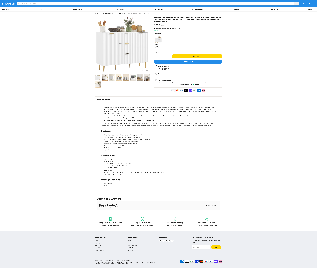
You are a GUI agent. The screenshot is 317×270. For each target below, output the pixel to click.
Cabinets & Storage (110, 13)
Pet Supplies (158, 9)
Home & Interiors (77, 9)
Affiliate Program (99, 250)
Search (129, 240)
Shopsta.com (121, 263)
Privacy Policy (98, 245)
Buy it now (188, 62)
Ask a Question (212, 206)
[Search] (296, 3)
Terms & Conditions (100, 248)
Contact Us (130, 250)
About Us (97, 243)
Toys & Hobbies (237, 9)
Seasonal (311, 9)
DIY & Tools (275, 9)
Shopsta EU (127, 263)
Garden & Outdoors (118, 9)
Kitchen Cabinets (121, 13)
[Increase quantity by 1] (168, 56)
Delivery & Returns (132, 245)
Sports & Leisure (197, 9)
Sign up (216, 247)
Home (96, 13)
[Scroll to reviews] (188, 23)
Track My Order (131, 248)
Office (41, 9)
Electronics (5, 9)
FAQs (128, 243)
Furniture (101, 13)
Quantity (156, 52)
